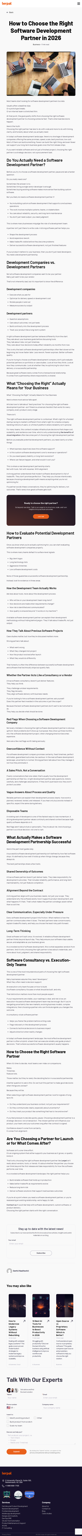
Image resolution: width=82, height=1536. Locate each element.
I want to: (10, 1414)
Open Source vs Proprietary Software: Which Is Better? (62, 1328)
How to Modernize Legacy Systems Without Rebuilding (14, 1328)
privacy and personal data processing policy (45, 1453)
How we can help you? (14, 1432)
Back (11, 12)
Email (44, 1394)
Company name (47, 1404)
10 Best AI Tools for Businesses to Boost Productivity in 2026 (38, 1328)
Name (9, 1394)
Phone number (12, 1404)
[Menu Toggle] (78, 3)
